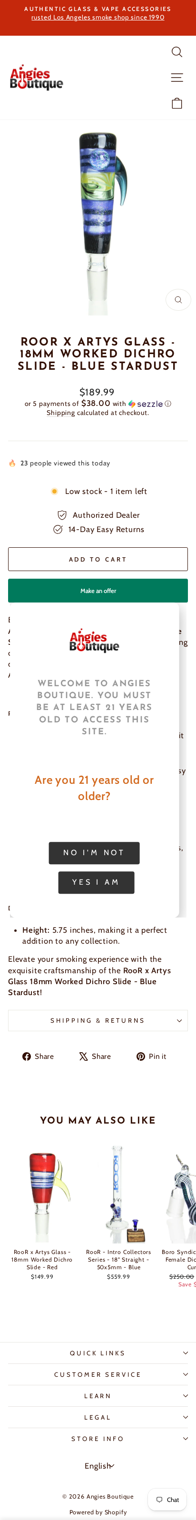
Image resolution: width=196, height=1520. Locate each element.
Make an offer (98, 594)
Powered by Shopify (98, 1512)
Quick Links (98, 1353)
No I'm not (94, 852)
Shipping (61, 412)
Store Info (98, 1438)
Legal (98, 1417)
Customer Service (98, 1374)
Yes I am (96, 882)
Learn (98, 1396)
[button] (98, 403)
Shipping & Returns (98, 1020)
